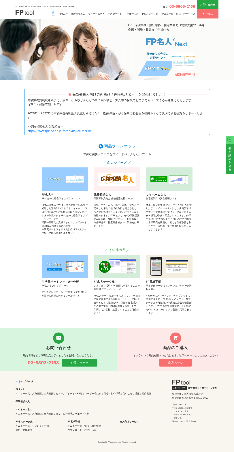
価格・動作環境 (112, 393)
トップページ (24, 381)
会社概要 (177, 393)
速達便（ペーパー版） (183, 414)
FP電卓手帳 (167, 13)
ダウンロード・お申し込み (82, 430)
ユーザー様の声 (93, 393)
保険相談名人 (78, 13)
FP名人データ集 (149, 13)
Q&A (205, 398)
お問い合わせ (207, 4)
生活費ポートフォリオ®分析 (123, 13)
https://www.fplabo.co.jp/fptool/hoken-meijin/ (59, 131)
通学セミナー (179, 418)
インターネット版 (181, 411)
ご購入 (207, 13)
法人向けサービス (185, 13)
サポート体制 (82, 413)
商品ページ (175, 363)
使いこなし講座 (131, 393)
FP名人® (63, 13)
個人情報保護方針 (193, 393)
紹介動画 (146, 393)
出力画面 (49, 393)
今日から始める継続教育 (182, 408)
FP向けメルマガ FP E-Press (184, 421)
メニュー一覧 (23, 393)
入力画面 (37, 393)
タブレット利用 (40, 425)
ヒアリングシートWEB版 (69, 393)
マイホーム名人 (96, 13)
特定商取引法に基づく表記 (186, 398)
